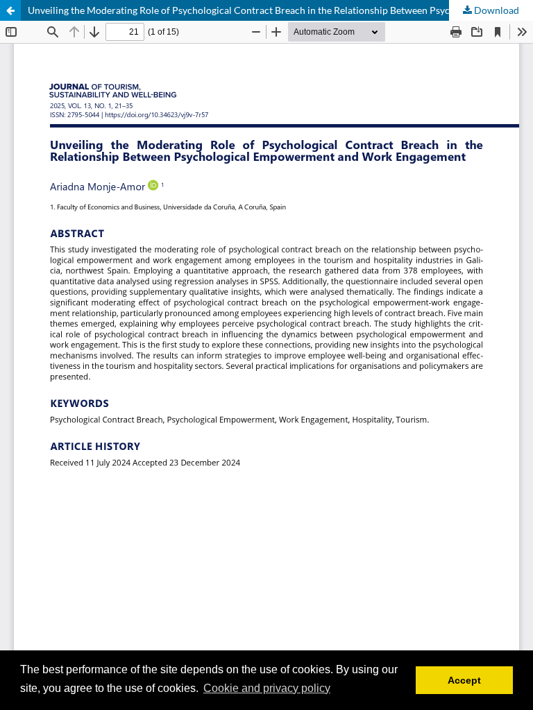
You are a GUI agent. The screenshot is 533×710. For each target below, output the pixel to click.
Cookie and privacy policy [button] (266, 688)
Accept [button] (464, 680)
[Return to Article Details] (10, 10)
